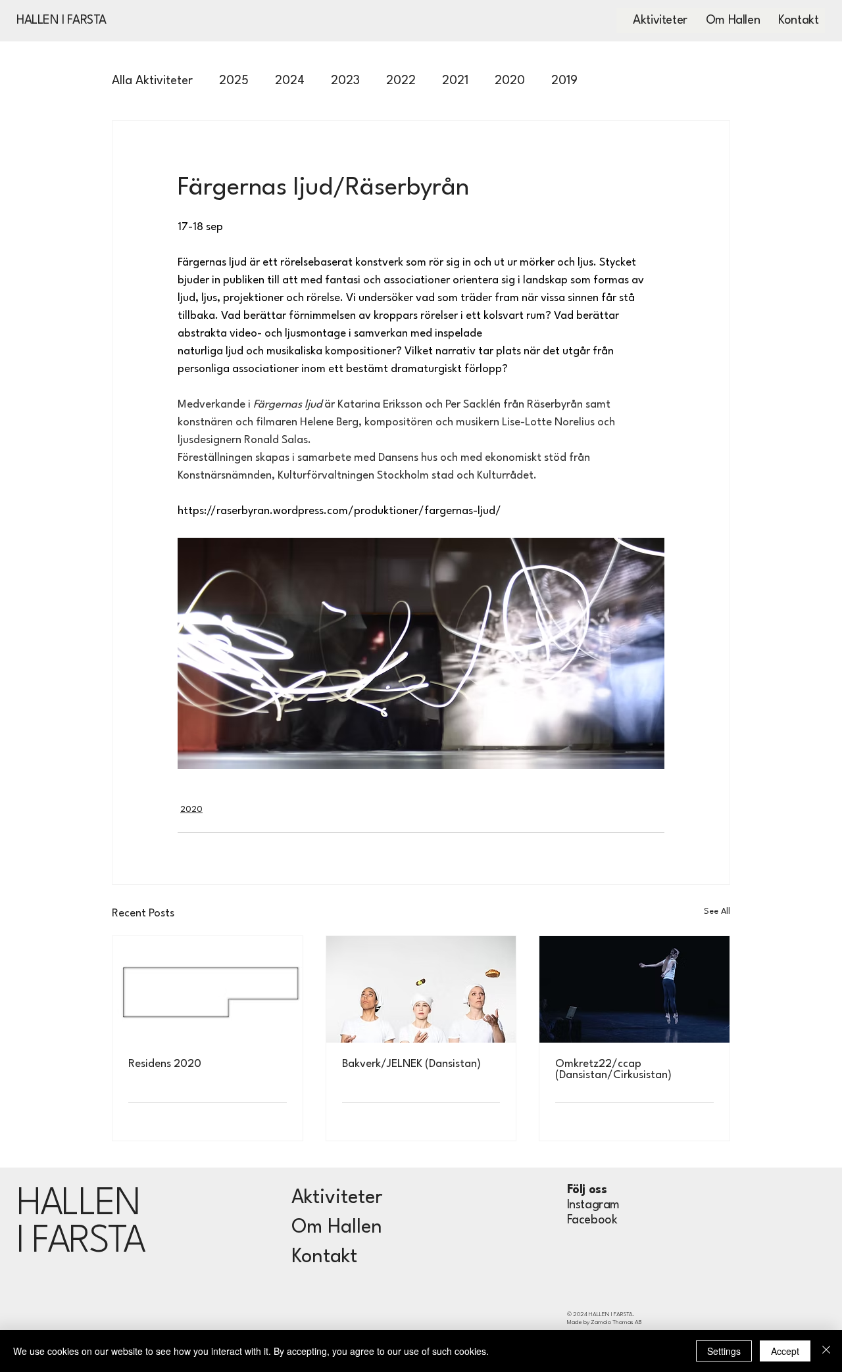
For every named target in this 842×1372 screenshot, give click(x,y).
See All (717, 911)
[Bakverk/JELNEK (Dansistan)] (421, 989)
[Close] (826, 1350)
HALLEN (77, 1204)
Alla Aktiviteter (152, 81)
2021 (455, 81)
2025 (234, 81)
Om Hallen (336, 1227)
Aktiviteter (337, 1198)
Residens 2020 (164, 1064)
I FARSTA (80, 1242)
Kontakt (324, 1257)
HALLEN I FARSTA (61, 20)
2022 (401, 81)
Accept (785, 1351)
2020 (510, 81)
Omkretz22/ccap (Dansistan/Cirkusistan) (613, 1069)
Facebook (592, 1220)
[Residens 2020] (207, 989)
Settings (724, 1351)
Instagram (593, 1205)
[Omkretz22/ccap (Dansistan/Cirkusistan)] (634, 989)
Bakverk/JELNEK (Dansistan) (411, 1064)
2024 (290, 81)
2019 (564, 81)
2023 (345, 81)
